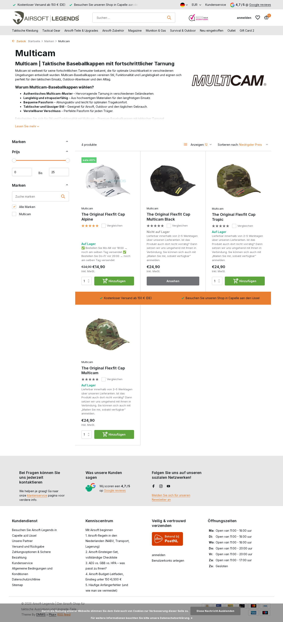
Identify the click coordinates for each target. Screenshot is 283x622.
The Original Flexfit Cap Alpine (103, 216)
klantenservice (37, 495)
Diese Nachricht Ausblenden (215, 610)
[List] (185, 144)
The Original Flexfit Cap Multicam (103, 370)
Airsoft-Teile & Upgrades (81, 30)
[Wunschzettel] (257, 17)
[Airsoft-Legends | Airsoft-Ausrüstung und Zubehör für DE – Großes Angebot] (45, 17)
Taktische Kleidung (25, 30)
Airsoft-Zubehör (113, 30)
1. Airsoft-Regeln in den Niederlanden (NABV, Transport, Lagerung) (107, 541)
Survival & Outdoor (183, 30)
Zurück (21, 41)
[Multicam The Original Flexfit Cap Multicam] (107, 334)
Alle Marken (26, 207)
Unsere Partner (22, 541)
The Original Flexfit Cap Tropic (233, 216)
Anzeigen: (197, 144)
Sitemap (17, 585)
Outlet (231, 30)
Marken (49, 41)
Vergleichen (114, 225)
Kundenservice (215, 4)
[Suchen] (169, 18)
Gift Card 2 (247, 30)
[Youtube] (168, 486)
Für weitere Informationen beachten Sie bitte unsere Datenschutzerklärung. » (141, 618)
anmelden (158, 555)
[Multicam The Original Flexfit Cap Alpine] (107, 180)
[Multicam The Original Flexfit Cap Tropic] (238, 180)
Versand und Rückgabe (28, 546)
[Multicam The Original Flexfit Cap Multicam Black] (173, 180)
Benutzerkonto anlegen (168, 560)
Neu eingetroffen (211, 30)
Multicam (24, 214)
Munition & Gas (156, 30)
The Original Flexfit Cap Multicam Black (168, 216)
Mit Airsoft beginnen (99, 530)
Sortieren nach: (228, 144)
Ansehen (173, 281)
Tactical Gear (51, 30)
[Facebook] (153, 486)
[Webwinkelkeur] (198, 17)
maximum (59, 172)
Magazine (135, 30)
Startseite (34, 41)
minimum (22, 172)
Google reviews (260, 4)
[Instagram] (161, 486)
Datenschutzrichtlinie (26, 579)
